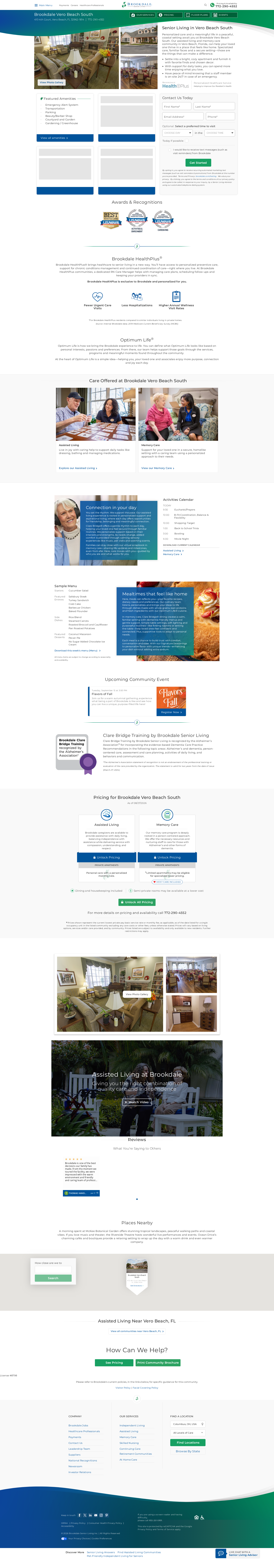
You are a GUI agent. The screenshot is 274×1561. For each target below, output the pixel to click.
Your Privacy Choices (79, 1538)
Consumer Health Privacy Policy (105, 1523)
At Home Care (128, 1459)
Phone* (213, 116)
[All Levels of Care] (188, 1432)
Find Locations (188, 1442)
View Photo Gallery (51, 82)
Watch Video (139, 1102)
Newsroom (75, 1466)
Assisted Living (172, 550)
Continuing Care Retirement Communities (136, 1451)
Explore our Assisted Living (77, 468)
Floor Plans (199, 15)
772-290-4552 (226, 6)
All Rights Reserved (110, 1533)
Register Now (170, 712)
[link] (81, 1176)
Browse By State (188, 1451)
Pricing (169, 15)
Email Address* (174, 116)
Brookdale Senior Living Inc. (84, 1533)
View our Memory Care (157, 468)
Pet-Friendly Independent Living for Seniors (115, 1556)
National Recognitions (82, 1460)
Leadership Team (79, 1448)
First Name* (172, 106)
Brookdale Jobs (78, 1425)
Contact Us (75, 1443)
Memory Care (171, 554)
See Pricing (114, 1362)
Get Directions (136, 1286)
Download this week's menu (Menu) (76, 650)
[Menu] (36, 5)
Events (223, 15)
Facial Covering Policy (145, 1387)
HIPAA (64, 1523)
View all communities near (136, 1331)
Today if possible (173, 140)
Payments (64, 5)
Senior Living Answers (101, 1552)
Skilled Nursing (129, 1443)
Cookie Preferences (102, 1538)
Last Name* (203, 106)
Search (53, 1278)
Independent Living (132, 1425)
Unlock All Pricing (138, 902)
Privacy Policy (78, 1523)
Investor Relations (79, 1472)
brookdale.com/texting (206, 176)
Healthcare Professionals (92, 5)
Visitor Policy (123, 1387)
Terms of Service (165, 1529)
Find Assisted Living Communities (139, 1552)
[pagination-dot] (137, 1199)
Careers (74, 5)
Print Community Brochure (158, 1362)
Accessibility (67, 1526)
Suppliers (74, 1454)
